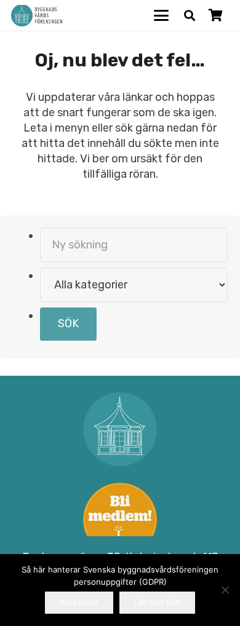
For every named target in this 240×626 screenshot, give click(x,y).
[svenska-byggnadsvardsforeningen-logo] (36, 15)
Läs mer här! (157, 602)
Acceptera (78, 602)
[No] (224, 590)
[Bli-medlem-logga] (120, 520)
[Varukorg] (215, 15)
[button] (161, 15)
